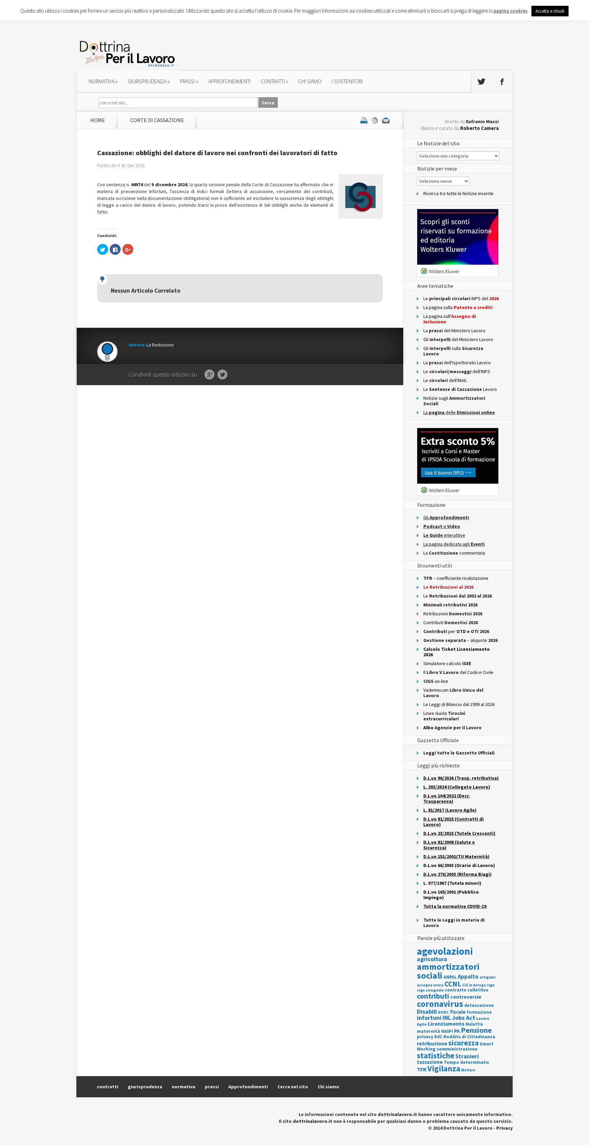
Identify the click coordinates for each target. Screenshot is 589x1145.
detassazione (479, 1005)
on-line (435, 681)
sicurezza (463, 1042)
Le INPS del (461, 298)
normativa (103, 81)
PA (457, 1031)
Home (97, 120)
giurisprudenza (149, 81)
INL (446, 1018)
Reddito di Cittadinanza (469, 1037)
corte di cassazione (157, 120)
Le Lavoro (460, 389)
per (456, 631)
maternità (428, 1031)
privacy (425, 1036)
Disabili (427, 1011)
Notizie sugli (454, 401)
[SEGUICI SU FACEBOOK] (502, 82)
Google (209, 374)
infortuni (429, 1018)
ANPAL (450, 977)
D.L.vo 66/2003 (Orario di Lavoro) (459, 865)
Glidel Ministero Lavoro (458, 339)
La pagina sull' (449, 319)
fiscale (458, 1012)
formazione (479, 1012)
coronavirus (440, 1003)
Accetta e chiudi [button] (549, 11)
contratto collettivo (466, 990)
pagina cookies (511, 10)
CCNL (452, 983)
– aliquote (460, 640)
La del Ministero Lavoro (454, 330)
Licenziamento (446, 1023)
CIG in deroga (474, 985)
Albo (452, 727)
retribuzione (432, 1043)
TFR (421, 1069)
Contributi (450, 622)
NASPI (447, 1031)
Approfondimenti (248, 1087)
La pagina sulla (458, 307)
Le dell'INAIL (445, 380)
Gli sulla (453, 351)
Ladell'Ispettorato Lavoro (457, 362)
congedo (435, 990)
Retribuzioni (452, 614)
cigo (491, 985)
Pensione (476, 1030)
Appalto (468, 976)
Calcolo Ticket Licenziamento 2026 (456, 652)
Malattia (474, 1024)
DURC (443, 1012)
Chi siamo (309, 81)
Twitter (222, 374)
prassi (189, 81)
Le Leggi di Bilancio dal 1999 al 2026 (459, 704)
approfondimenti (229, 81)
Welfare (468, 1070)
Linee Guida (444, 716)
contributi (433, 996)
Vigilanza (443, 1068)
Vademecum (453, 693)
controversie (465, 997)
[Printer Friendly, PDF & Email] (375, 120)
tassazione (430, 1062)
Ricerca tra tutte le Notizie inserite (458, 193)
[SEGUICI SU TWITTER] (481, 82)
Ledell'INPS (456, 371)
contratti (274, 81)
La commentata (454, 553)
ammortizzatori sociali (448, 971)
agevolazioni (445, 951)
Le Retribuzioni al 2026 (448, 587)
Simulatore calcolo (447, 663)
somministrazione (457, 1049)
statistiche (435, 1055)
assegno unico (430, 985)
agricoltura (432, 959)
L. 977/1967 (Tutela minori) (452, 883)
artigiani (487, 977)
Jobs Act (463, 1018)
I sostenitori (347, 81)
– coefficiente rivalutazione (455, 578)
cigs (421, 990)
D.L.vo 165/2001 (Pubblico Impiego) (451, 894)
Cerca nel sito (292, 1087)
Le (457, 596)
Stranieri (467, 1056)
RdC (438, 1037)
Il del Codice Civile (458, 672)
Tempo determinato (466, 1062)
